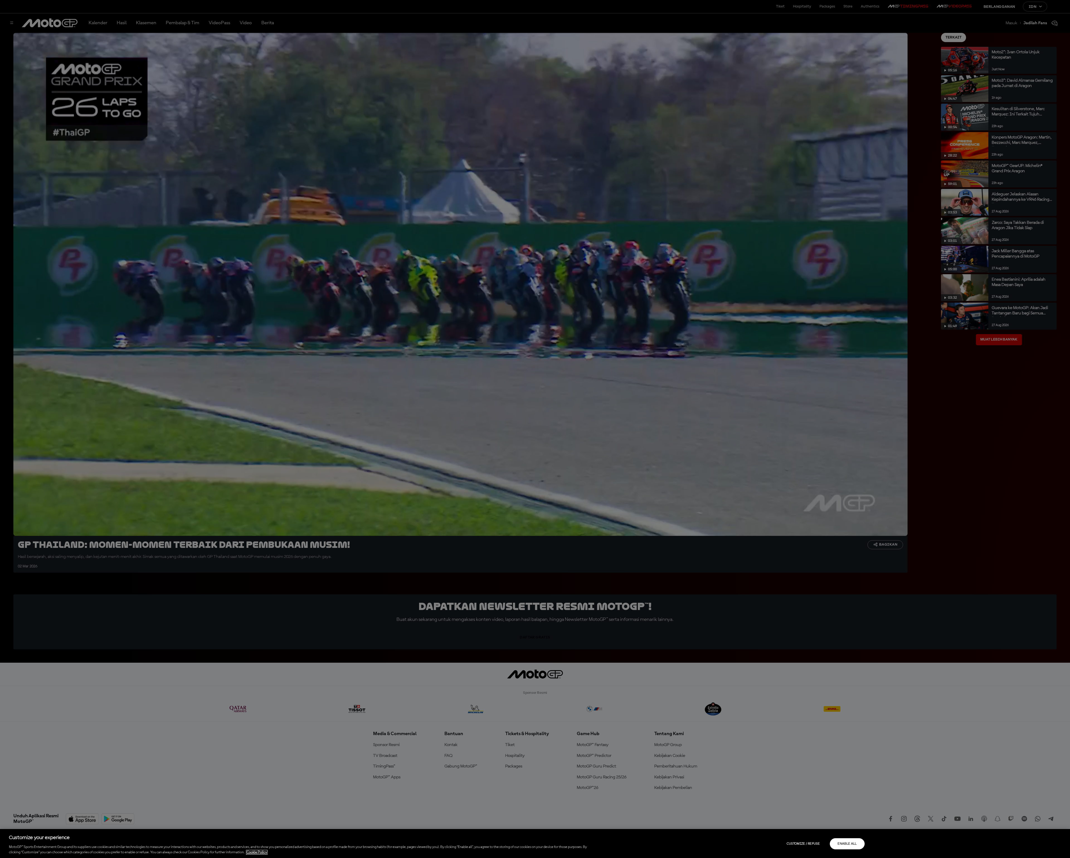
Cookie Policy (257, 852)
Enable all (847, 843)
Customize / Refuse (803, 843)
